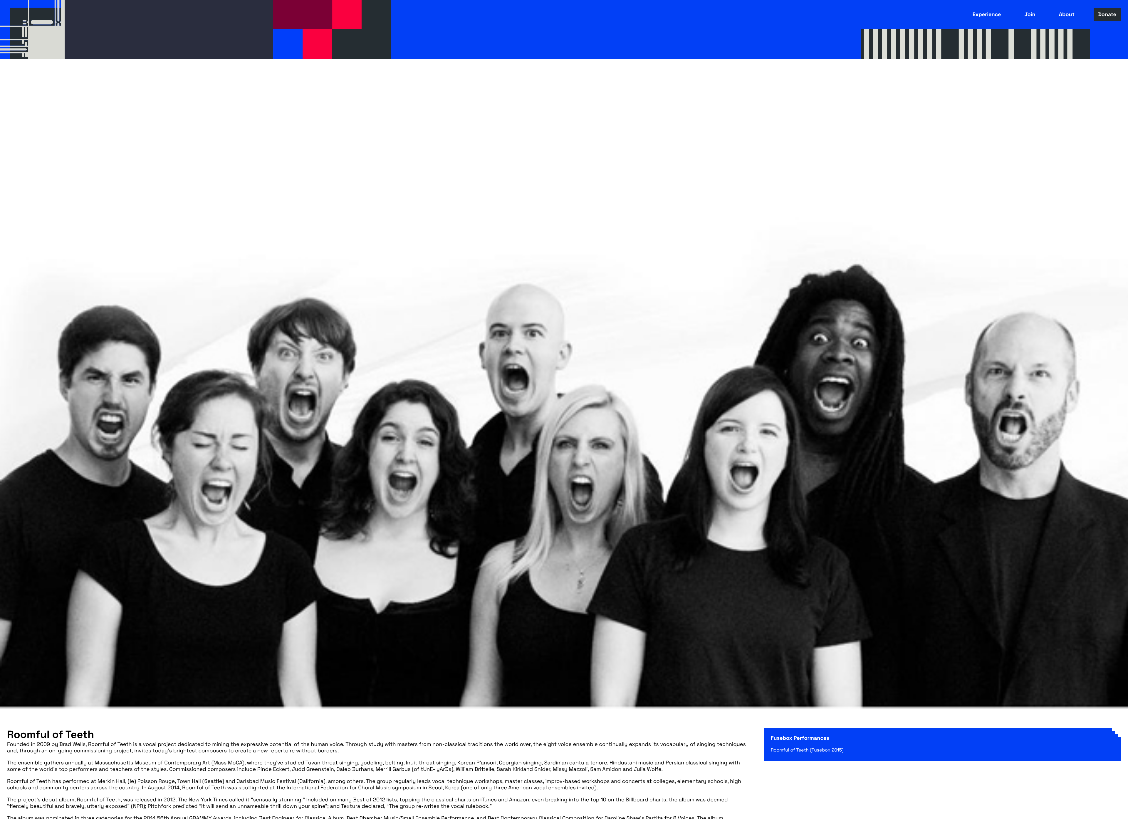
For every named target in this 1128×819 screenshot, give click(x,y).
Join (1029, 14)
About (1067, 14)
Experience (987, 14)
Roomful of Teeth (790, 750)
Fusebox (32, 29)
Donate (1107, 14)
